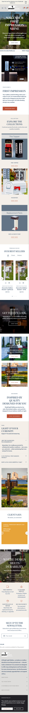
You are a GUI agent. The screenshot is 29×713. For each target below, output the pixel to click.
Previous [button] (1, 278)
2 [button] (14, 47)
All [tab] (8, 255)
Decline (18, 708)
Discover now (10, 108)
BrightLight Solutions (7, 286)
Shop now (26, 2)
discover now (14, 575)
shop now (14, 165)
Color (2, 644)
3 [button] (17, 47)
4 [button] (16, 296)
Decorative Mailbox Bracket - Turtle (21, 288)
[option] (7, 277)
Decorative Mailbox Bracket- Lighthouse (7, 288)
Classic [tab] (13, 255)
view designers (14, 416)
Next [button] (27, 278)
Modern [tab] (19, 255)
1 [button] (11, 47)
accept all (7, 708)
